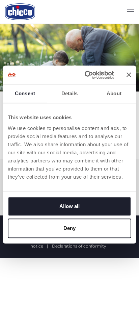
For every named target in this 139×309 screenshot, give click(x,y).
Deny (69, 228)
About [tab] (114, 93)
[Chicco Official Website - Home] (20, 11)
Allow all (69, 206)
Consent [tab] (25, 93)
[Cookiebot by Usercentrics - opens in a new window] (86, 75)
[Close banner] (129, 75)
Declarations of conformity (79, 246)
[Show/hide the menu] (130, 12)
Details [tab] (69, 93)
